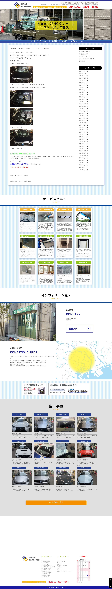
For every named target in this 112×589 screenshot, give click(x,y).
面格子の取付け (45, 576)
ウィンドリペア (45, 562)
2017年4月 (82, 134)
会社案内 (64, 41)
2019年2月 (82, 99)
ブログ (83, 41)
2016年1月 (82, 148)
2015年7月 (82, 162)
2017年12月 (82, 122)
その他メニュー (83, 56)
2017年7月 (82, 129)
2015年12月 (82, 151)
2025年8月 (82, 75)
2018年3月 (82, 115)
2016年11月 (82, 141)
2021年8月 (82, 83)
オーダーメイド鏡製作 (47, 572)
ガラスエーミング (46, 564)
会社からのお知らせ (85, 58)
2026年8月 (82, 71)
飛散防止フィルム (46, 575)
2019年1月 (82, 101)
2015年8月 (82, 160)
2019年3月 (82, 97)
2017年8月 (82, 127)
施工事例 (55, 41)
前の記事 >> (27, 181)
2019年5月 (82, 92)
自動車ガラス (25, 175)
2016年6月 (82, 144)
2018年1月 (82, 120)
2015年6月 (82, 165)
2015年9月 (82, 158)
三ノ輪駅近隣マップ (62, 565)
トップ (20, 181)
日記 (80, 61)
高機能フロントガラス (47, 565)
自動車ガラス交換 (46, 561)
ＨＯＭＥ (29, 41)
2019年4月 (82, 94)
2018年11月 (82, 106)
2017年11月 (82, 125)
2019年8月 (82, 90)
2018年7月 (82, 111)
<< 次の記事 (13, 181)
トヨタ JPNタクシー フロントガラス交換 (29, 48)
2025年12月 (82, 73)
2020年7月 (82, 87)
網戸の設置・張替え (46, 568)
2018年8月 (82, 108)
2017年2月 (82, 137)
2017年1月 (82, 139)
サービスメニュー (42, 41)
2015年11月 (82, 153)
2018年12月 (82, 104)
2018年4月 (82, 113)
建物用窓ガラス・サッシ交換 (48, 566)
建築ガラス (82, 54)
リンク (58, 569)
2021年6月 (82, 85)
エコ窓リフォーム (46, 573)
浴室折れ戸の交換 (46, 569)
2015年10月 (82, 155)
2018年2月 (82, 118)
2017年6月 (82, 132)
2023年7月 (82, 80)
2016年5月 (82, 146)
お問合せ (74, 41)
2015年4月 (82, 169)
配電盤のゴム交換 (46, 571)
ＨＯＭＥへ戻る (61, 561)
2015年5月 (82, 167)
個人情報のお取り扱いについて (64, 571)
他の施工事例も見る (56, 502)
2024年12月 (82, 78)
